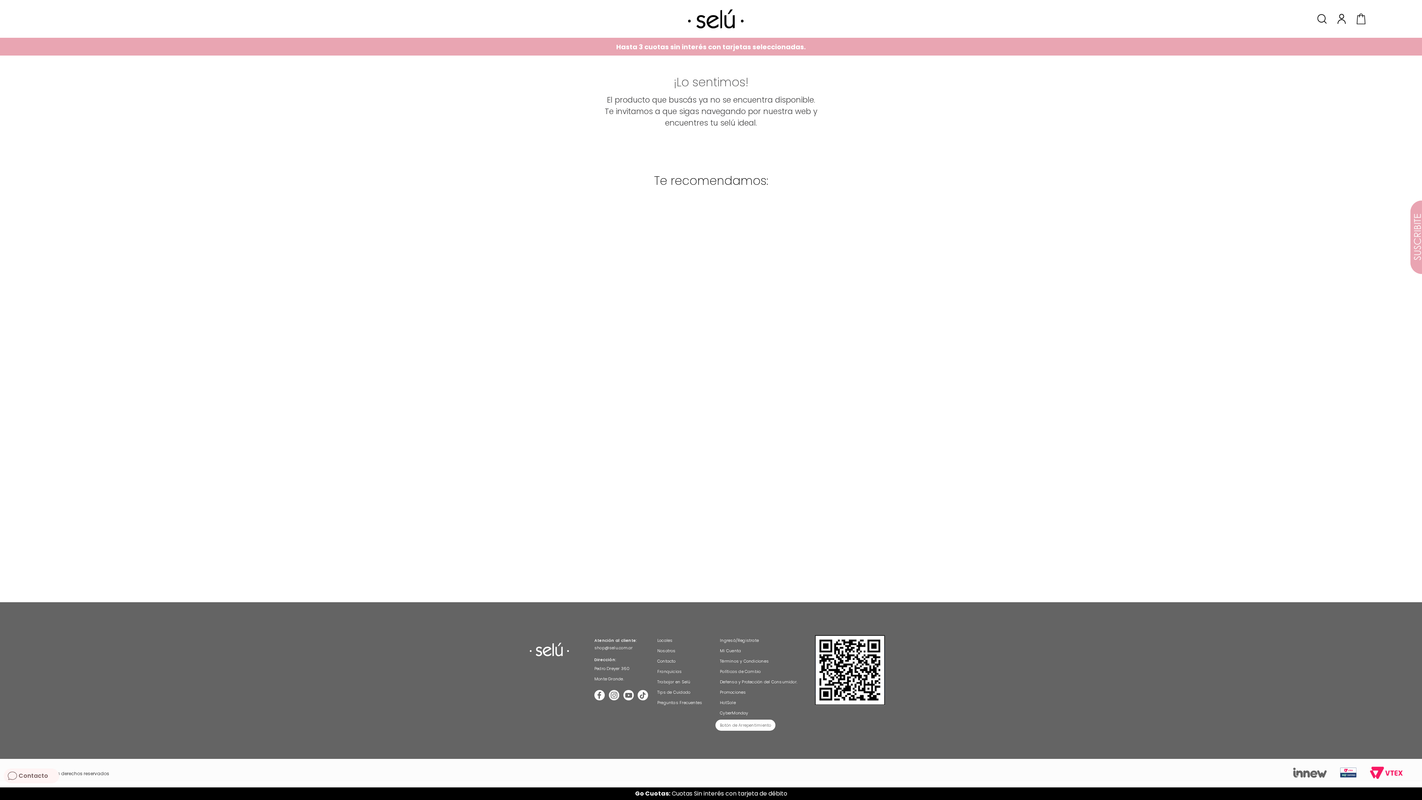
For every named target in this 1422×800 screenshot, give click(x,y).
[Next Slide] (1414, 794)
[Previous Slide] (8, 794)
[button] (1323, 19)
